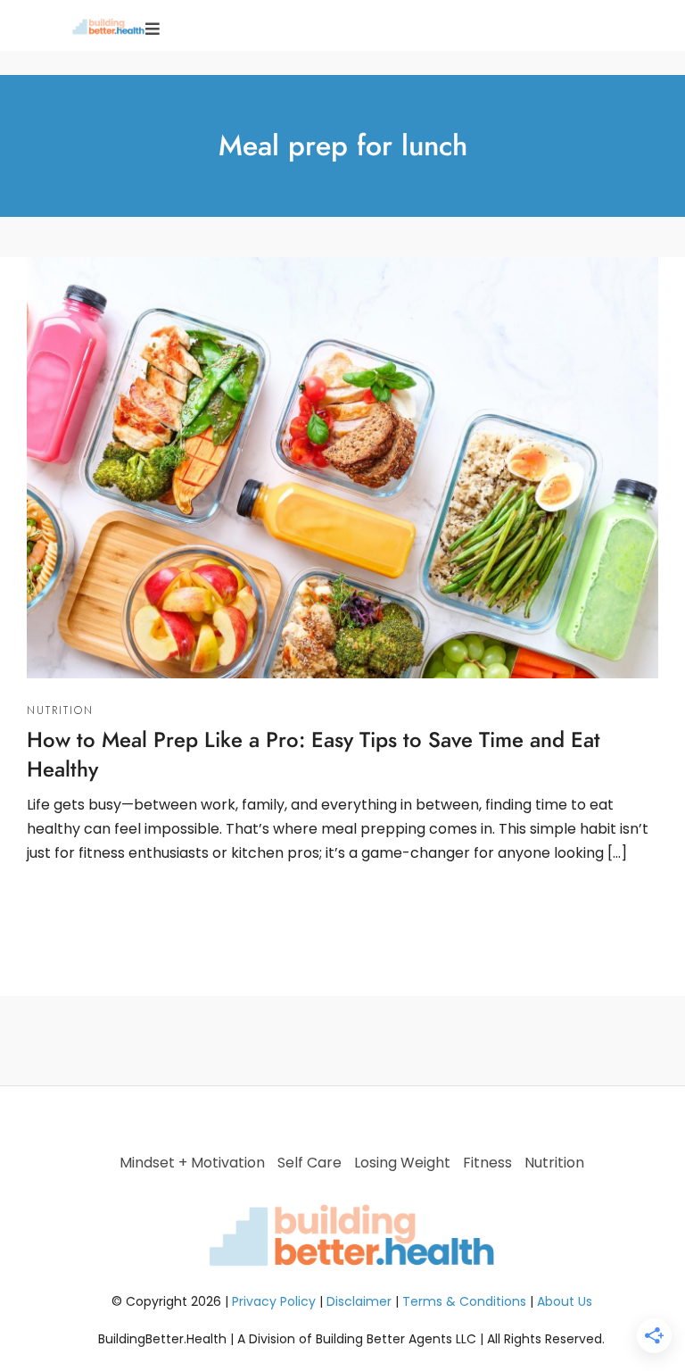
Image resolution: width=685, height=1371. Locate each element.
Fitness (487, 1162)
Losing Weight (402, 1162)
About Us (564, 1301)
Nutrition (60, 710)
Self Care (309, 1162)
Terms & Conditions (464, 1301)
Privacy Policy (274, 1301)
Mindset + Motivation (192, 1162)
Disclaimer (359, 1301)
